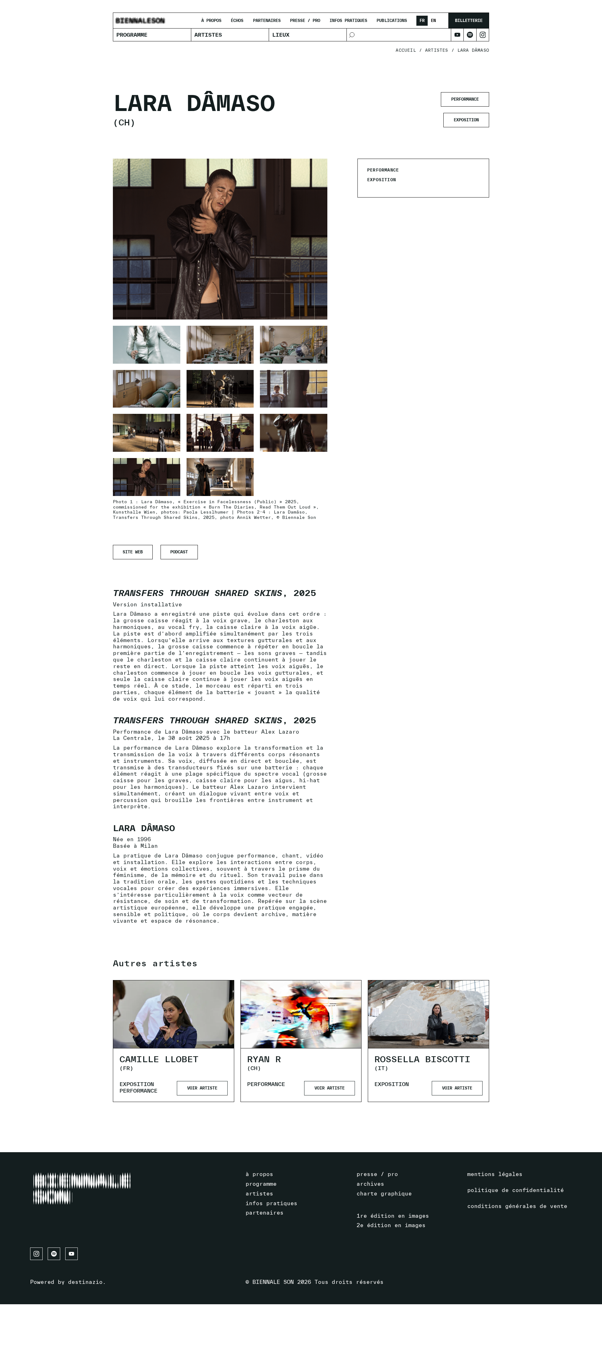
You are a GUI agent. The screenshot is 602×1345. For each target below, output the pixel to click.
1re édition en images (392, 1216)
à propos (211, 21)
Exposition (136, 1084)
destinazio (85, 1282)
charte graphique (384, 1193)
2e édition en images (390, 1225)
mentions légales (494, 1174)
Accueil (406, 50)
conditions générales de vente (517, 1206)
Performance (138, 1091)
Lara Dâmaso (473, 50)
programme (261, 1184)
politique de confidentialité (515, 1190)
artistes (436, 50)
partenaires (267, 21)
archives (370, 1184)
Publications (392, 21)
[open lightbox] (146, 345)
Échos (237, 21)
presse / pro (305, 21)
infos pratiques (348, 21)
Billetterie (469, 20)
